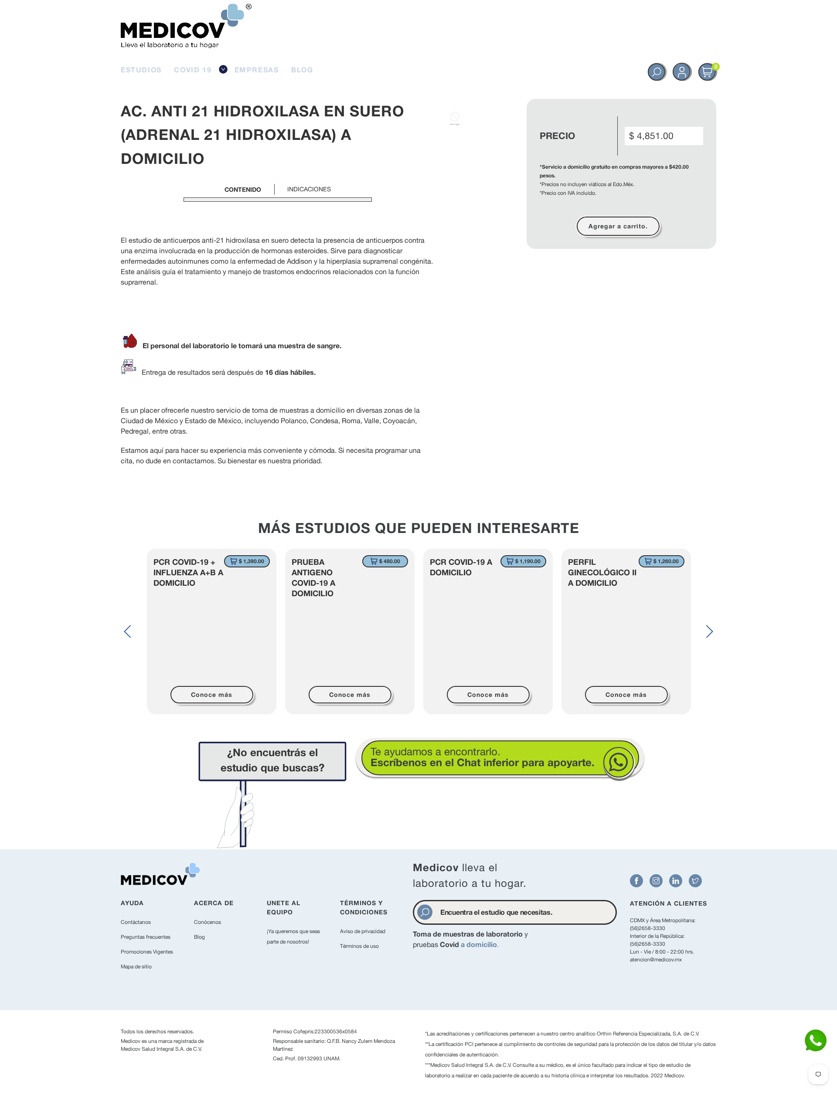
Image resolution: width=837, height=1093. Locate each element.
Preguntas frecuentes (145, 937)
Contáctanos (136, 922)
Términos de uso (359, 946)
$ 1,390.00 (251, 561)
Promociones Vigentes (147, 952)
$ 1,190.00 (528, 561)
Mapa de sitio (136, 967)
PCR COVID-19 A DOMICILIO (461, 567)
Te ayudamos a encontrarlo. (483, 756)
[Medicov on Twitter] (695, 880)
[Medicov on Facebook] (636, 880)
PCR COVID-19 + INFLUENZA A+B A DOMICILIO (188, 572)
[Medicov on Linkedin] (675, 880)
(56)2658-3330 (647, 928)
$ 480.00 (389, 561)
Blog (199, 937)
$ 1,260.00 (666, 561)
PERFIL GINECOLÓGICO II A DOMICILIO (602, 572)
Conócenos (207, 922)
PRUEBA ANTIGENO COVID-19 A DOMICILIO (313, 577)
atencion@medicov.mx (656, 960)
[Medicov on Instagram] (656, 880)
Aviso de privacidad (362, 931)
